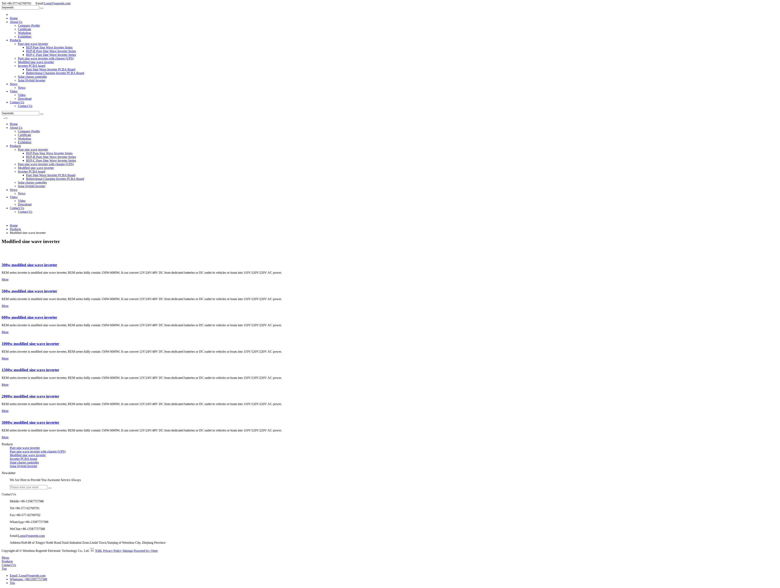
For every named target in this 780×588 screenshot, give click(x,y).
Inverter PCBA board (31, 65)
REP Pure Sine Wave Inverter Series (49, 47)
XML (98, 550)
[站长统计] (92, 550)
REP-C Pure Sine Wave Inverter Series (51, 54)
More (5, 279)
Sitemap (127, 550)
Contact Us (17, 102)
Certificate (24, 29)
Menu (5, 557)
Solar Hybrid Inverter (31, 80)
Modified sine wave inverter (36, 62)
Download (24, 98)
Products (15, 40)
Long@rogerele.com (57, 3)
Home (14, 18)
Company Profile (29, 25)
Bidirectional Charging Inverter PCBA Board (55, 73)
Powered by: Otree (146, 550)
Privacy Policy (112, 550)
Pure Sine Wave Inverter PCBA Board (50, 69)
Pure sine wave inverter (33, 43)
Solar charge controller (32, 76)
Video (13, 91)
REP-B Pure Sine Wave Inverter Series (51, 51)
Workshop (24, 33)
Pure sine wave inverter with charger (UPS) (46, 58)
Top (4, 568)
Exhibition (24, 36)
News (13, 84)
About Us (16, 22)
